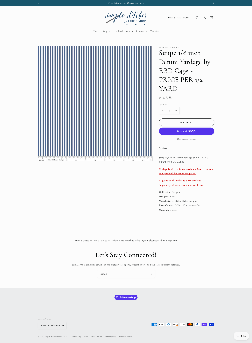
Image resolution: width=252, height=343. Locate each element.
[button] (106, 31)
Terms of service (125, 337)
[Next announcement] (213, 3)
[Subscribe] (151, 274)
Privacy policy (110, 337)
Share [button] (164, 148)
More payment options (186, 139)
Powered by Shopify (80, 337)
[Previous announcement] (38, 3)
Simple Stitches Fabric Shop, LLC (57, 337)
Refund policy (96, 337)
